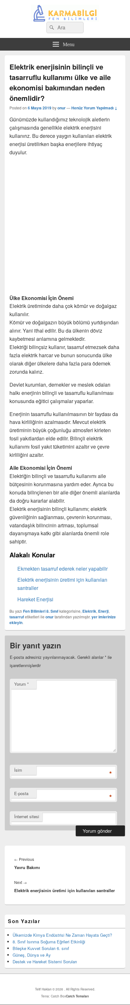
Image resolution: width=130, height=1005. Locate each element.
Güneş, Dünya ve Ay (32, 955)
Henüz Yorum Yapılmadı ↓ (94, 108)
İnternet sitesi (26, 816)
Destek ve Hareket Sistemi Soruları (45, 962)
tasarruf (16, 617)
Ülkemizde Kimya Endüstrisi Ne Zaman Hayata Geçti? (62, 935)
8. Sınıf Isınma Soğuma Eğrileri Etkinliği (49, 942)
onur (61, 108)
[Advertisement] (65, 226)
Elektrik (89, 611)
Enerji (103, 611)
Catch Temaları (77, 996)
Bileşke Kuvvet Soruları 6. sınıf (41, 948)
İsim (18, 770)
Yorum (21, 684)
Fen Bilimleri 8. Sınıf (40, 611)
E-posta (21, 793)
